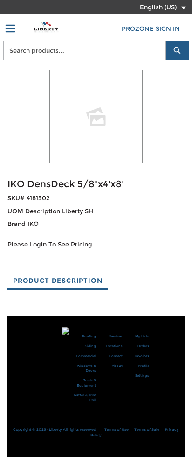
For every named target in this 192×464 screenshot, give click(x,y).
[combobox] (81, 50)
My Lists (142, 336)
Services (116, 336)
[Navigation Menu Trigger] (10, 28)
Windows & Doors (86, 368)
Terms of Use (116, 429)
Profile (143, 366)
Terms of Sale (146, 429)
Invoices (142, 356)
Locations (114, 346)
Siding (90, 346)
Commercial (86, 356)
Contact (116, 356)
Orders (143, 346)
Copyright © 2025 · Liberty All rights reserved (54, 429)
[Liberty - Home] (46, 27)
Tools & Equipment (86, 382)
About (117, 366)
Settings (142, 375)
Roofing (89, 336)
